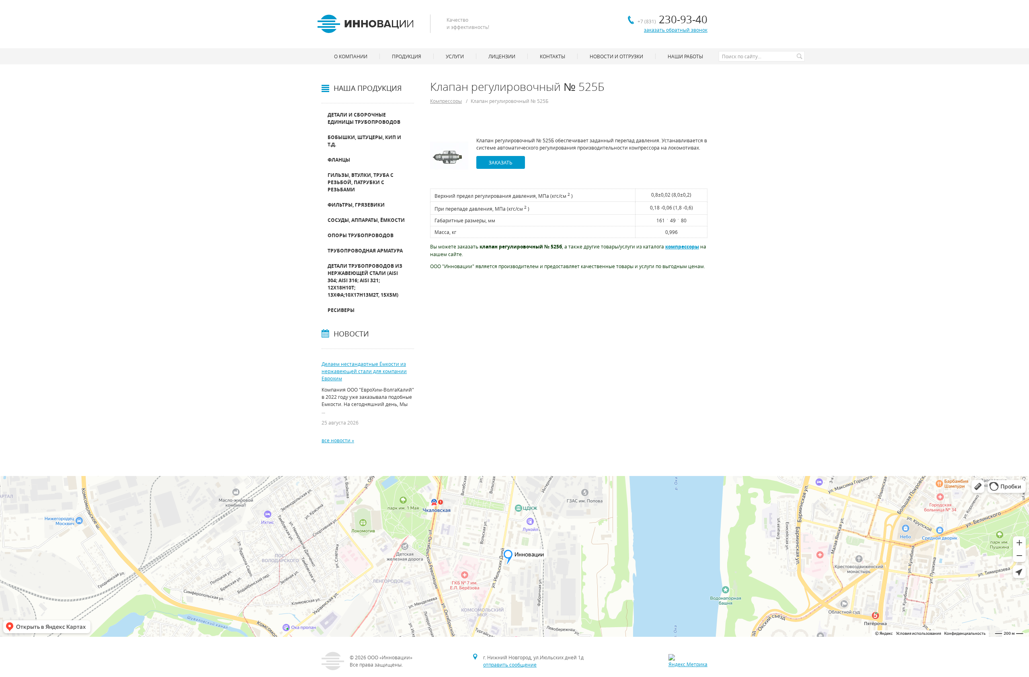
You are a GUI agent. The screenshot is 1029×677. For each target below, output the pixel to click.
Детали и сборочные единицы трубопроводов (364, 118)
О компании (350, 56)
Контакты (552, 56)
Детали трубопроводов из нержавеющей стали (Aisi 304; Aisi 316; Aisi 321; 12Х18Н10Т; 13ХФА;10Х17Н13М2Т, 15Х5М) (365, 280)
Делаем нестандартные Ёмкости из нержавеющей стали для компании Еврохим (364, 371)
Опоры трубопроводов (361, 235)
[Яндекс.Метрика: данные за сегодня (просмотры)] (687, 661)
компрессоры (682, 246)
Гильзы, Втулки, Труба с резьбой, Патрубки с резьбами (361, 182)
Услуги (455, 56)
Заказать (500, 162)
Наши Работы (685, 56)
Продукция (406, 56)
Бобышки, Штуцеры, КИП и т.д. (364, 141)
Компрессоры (446, 101)
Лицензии (501, 56)
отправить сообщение (510, 664)
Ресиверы (341, 310)
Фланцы (339, 159)
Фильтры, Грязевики (356, 204)
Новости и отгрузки (616, 56)
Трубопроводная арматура (365, 250)
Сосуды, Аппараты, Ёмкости (366, 220)
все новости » (338, 440)
